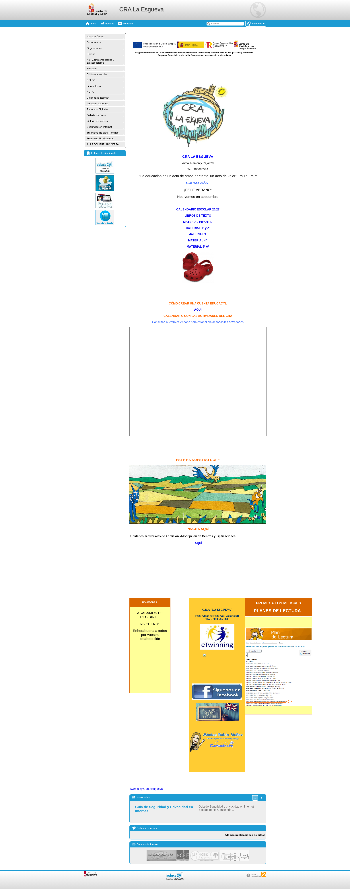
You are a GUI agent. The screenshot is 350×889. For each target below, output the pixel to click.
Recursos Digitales (97, 109)
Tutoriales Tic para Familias (102, 132)
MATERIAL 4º (197, 240)
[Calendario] (105, 217)
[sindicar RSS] (263, 874)
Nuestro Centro (95, 36)
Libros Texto (94, 86)
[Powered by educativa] (90, 874)
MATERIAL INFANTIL (197, 221)
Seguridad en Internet (99, 126)
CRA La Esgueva (141, 9)
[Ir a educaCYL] (175, 878)
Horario (91, 53)
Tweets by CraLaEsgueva (146, 788)
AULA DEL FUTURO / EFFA (103, 144)
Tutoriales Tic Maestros (100, 138)
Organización (94, 48)
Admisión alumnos (97, 103)
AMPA (90, 91)
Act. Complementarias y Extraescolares (100, 61)
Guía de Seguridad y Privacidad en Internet (164, 809)
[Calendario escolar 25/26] (197, 203)
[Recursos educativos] (105, 200)
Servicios (92, 68)
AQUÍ (197, 309)
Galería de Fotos (96, 115)
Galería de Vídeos (97, 121)
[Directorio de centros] (105, 183)
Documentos (94, 42)
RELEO (91, 80)
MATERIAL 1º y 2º (198, 228)
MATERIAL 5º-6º (198, 246)
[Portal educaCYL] (105, 165)
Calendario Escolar (98, 97)
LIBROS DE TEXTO (197, 215)
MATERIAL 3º (197, 234)
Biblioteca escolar (97, 74)
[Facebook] (217, 698)
